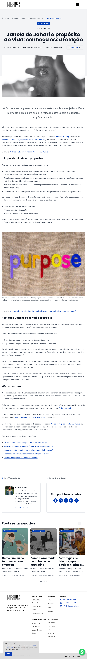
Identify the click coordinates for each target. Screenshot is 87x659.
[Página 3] (46, 581)
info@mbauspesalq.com (71, 606)
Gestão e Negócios (36, 18)
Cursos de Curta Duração (37, 608)
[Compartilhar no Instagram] (60, 500)
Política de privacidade (51, 635)
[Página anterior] (79, 523)
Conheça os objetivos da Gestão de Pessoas (21, 458)
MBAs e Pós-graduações (36, 624)
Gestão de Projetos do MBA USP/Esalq (65, 424)
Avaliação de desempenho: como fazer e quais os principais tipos (28, 446)
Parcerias (51, 604)
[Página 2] (44, 581)
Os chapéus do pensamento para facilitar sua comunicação (26, 443)
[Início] (2, 18)
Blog (8, 18)
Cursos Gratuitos (37, 613)
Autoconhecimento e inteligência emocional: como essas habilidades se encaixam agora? (43, 311)
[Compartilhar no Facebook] (55, 500)
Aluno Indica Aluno (51, 628)
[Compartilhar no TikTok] (76, 500)
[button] (77, 4)
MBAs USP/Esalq (62, 137)
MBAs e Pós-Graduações (36, 601)
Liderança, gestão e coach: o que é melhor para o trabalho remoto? (28, 450)
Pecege (77, 656)
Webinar (50, 611)
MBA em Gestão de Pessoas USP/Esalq (30, 418)
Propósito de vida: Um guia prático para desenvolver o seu (23, 140)
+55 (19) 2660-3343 (69, 600)
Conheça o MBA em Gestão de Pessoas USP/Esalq (29, 152)
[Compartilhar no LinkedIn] (71, 500)
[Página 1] (41, 581)
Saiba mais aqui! (65, 408)
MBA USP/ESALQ (20, 18)
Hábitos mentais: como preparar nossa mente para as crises (26, 454)
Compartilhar (73, 47)
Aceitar (8, 653)
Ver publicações (20, 508)
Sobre (49, 600)
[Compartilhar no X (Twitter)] (66, 500)
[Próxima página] (83, 523)
